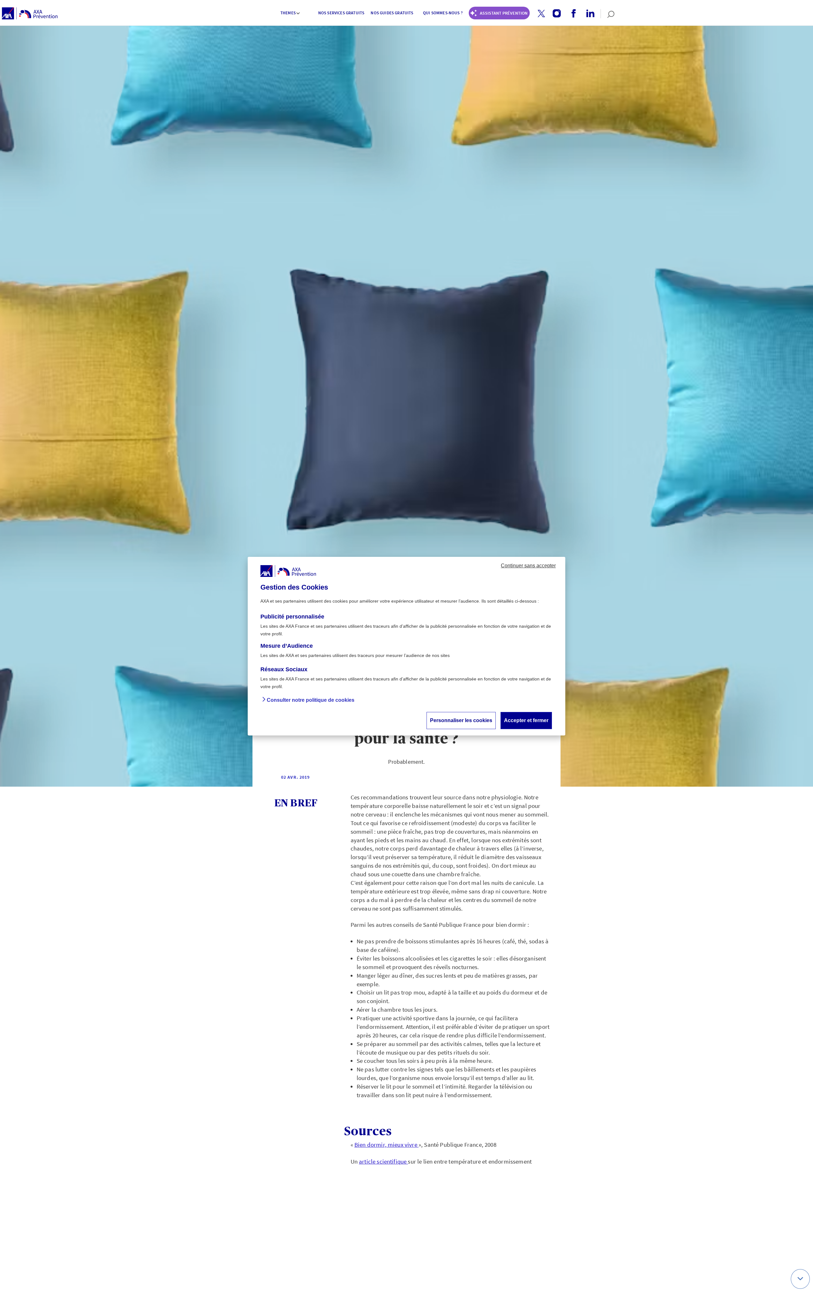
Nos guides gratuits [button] (392, 12)
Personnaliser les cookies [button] (461, 720)
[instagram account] (554, 13)
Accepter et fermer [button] (526, 720)
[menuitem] (290, 13)
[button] (541, 13)
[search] (608, 13)
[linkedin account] (588, 13)
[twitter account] (539, 14)
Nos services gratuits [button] (341, 12)
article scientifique (383, 1161)
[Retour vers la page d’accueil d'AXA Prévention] (29, 13)
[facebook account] (571, 13)
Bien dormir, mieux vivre (386, 1144)
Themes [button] (288, 12)
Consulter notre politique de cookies (310, 699)
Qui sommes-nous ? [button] (443, 12)
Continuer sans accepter (528, 565)
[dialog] (406, 646)
